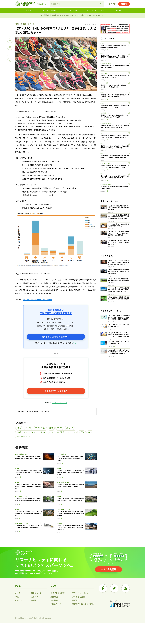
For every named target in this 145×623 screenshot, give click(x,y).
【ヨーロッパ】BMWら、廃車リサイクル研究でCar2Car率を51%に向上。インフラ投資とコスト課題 (28, 472)
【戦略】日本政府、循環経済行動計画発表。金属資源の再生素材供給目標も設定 (118, 298)
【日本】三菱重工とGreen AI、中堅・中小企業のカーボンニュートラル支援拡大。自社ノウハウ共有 (115, 57)
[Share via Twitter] (10, 47)
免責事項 (54, 596)
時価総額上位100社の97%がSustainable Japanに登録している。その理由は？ (72, 15)
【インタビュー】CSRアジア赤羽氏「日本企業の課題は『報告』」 (118, 225)
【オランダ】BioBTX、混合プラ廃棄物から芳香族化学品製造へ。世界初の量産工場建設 (70, 499)
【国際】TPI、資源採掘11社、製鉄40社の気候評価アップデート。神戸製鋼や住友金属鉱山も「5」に (115, 136)
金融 (101, 133)
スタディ (71, 10)
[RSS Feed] (125, 588)
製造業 (17, 468)
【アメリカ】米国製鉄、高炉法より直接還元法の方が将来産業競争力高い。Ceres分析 (115, 46)
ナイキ (60, 428)
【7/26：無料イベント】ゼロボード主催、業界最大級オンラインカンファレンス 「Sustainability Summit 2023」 (118, 351)
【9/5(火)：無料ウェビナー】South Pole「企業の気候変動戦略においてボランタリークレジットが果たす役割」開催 (119, 334)
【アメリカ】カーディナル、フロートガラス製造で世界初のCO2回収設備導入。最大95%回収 (28, 513)
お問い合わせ (56, 604)
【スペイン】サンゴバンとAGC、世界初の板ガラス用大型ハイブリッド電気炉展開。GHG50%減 (115, 177)
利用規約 (54, 600)
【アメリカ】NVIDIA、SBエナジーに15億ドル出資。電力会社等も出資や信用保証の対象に (28, 499)
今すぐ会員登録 (108, 569)
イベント (18, 600)
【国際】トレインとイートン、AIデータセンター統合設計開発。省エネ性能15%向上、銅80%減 (70, 472)
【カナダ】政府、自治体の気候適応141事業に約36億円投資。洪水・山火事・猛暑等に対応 (28, 457)
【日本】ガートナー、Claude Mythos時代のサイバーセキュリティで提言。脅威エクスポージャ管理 (115, 166)
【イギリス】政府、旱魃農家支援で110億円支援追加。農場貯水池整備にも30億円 (70, 485)
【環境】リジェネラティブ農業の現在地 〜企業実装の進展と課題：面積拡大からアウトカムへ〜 (118, 280)
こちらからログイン (59, 402)
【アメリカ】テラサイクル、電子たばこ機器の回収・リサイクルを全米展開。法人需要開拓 (28, 486)
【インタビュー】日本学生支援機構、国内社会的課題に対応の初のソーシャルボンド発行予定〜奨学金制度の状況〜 (118, 216)
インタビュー (48, 10)
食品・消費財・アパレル (25, 24)
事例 (17, 596)
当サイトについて (58, 593)
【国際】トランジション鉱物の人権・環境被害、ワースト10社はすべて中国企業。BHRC (115, 86)
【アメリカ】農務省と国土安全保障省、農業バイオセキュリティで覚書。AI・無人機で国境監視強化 (70, 513)
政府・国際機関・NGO (21, 454)
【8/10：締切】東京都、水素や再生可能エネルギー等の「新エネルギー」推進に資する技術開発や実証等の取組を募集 (119, 317)
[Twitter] (114, 588)
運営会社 (75, 600)
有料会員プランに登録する (56, 391)
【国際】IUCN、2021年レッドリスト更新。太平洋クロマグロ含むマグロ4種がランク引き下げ (115, 126)
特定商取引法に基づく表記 (83, 604)
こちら (75, 343)
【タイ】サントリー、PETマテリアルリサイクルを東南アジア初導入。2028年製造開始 (28, 527)
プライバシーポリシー (81, 593)
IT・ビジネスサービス (21, 496)
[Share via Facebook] (10, 54)
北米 (51, 432)
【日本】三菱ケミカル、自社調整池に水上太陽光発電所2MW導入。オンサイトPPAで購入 (115, 106)
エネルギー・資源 (104, 83)
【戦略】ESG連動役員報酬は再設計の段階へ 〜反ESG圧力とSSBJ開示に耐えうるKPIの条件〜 (118, 271)
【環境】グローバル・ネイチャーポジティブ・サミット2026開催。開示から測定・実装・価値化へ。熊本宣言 (118, 262)
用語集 (118, 10)
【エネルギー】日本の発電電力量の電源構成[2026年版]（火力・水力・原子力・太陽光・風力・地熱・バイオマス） (118, 289)
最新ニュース (36, 593)
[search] (101, 4)
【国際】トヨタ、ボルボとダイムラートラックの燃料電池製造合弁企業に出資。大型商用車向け (115, 147)
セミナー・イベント (94, 10)
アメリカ (28, 428)
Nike (19, 428)
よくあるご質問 (78, 596)
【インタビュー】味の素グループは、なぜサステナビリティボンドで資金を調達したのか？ (118, 242)
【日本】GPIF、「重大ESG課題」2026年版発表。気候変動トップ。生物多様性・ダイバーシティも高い (115, 156)
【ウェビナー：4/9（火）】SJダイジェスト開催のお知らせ (118, 325)
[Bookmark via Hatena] (10, 61)
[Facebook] (103, 588)
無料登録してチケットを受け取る (56, 336)
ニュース (25, 10)
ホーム (18, 593)
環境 (90, 432)
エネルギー (60, 523)
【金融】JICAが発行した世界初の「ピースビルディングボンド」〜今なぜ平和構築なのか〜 (119, 207)
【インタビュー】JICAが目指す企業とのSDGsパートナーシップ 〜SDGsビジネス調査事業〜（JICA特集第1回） (119, 233)
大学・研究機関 (61, 454)
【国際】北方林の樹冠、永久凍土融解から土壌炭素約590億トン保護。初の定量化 (115, 76)
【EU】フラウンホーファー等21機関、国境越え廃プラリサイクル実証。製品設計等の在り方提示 (70, 458)
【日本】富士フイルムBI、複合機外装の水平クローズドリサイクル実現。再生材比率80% (115, 95)
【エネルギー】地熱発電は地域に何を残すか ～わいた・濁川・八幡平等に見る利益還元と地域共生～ (70, 527)
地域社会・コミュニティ (66, 432)
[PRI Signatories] (120, 603)
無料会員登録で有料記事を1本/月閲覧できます (56, 312)
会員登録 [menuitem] (123, 4)
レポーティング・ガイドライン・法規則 (32, 432)
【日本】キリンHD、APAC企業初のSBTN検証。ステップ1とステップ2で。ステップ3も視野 (115, 116)
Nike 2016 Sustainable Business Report (37, 299)
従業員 (82, 432)
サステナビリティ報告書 (44, 428)
